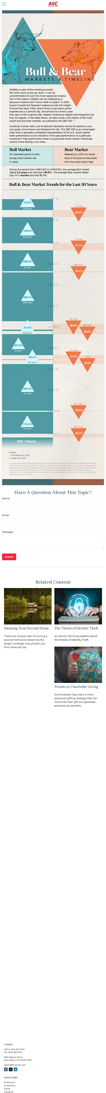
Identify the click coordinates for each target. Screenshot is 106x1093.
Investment (9, 1085)
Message (7, 532)
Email (5, 515)
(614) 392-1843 (18, 1049)
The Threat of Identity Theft (76, 628)
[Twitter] (11, 1069)
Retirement (9, 1082)
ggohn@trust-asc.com (15, 1065)
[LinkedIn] (15, 1069)
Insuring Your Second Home (26, 628)
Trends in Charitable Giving (76, 686)
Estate (7, 1088)
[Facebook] (6, 1069)
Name (6, 498)
